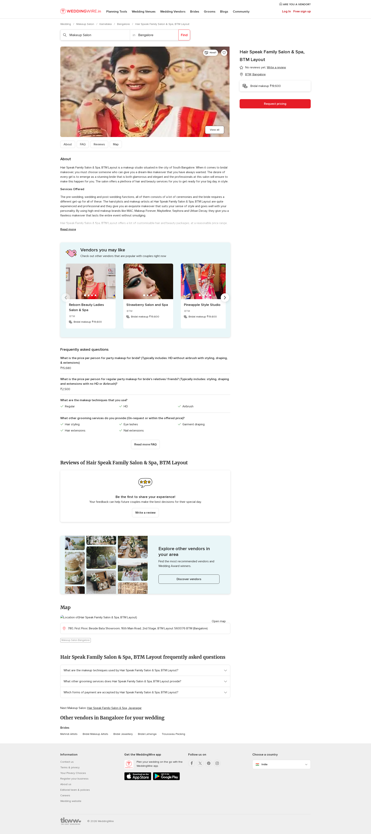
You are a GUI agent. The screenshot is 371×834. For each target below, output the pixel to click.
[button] (145, 496)
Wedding (66, 24)
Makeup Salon (85, 24)
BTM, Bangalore (255, 74)
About (68, 144)
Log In (286, 11)
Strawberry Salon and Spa (147, 305)
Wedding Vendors (173, 12)
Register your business (74, 778)
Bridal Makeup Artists (95, 734)
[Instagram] (217, 763)
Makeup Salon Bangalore (75, 640)
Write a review (145, 513)
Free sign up (302, 11)
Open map (219, 621)
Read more (68, 229)
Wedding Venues (144, 12)
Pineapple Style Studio (202, 305)
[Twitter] (200, 763)
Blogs (224, 12)
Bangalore (124, 24)
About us (65, 784)
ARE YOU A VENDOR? (296, 4)
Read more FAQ (145, 444)
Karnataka (106, 24)
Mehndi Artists (68, 734)
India (264, 764)
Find (184, 35)
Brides (194, 12)
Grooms (209, 12)
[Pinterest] (208, 763)
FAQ (83, 144)
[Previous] (65, 297)
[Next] (225, 297)
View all (214, 129)
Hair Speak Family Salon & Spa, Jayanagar (114, 708)
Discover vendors (189, 579)
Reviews (99, 144)
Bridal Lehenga (147, 734)
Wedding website (70, 801)
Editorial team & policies (75, 789)
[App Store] (137, 779)
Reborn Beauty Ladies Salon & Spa (86, 307)
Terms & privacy (70, 767)
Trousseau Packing (173, 734)
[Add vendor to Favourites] (224, 53)
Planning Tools (116, 12)
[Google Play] (166, 779)
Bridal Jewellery (123, 734)
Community (241, 12)
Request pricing (275, 104)
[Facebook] (191, 763)
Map (116, 144)
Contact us (67, 761)
